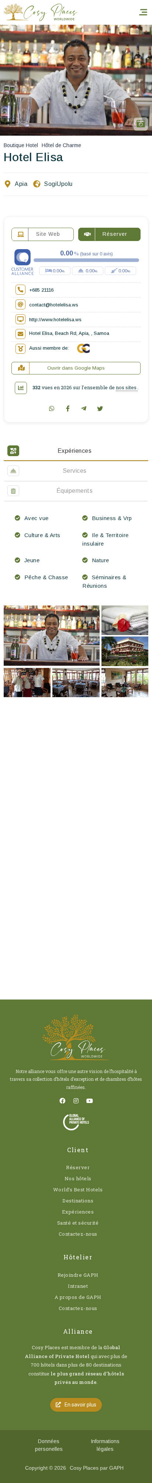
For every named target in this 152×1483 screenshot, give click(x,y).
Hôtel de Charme (61, 145)
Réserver (78, 1167)
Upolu (64, 184)
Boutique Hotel (21, 145)
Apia (21, 184)
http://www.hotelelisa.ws (55, 319)
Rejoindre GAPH (78, 1275)
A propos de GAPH (78, 1297)
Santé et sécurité (78, 1222)
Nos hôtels (78, 1178)
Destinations (77, 1200)
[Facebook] (62, 1101)
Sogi (50, 184)
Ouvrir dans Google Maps (76, 368)
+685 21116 (41, 290)
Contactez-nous (78, 1234)
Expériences (78, 1211)
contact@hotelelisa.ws (53, 304)
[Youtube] (90, 1101)
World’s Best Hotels (78, 1189)
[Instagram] (76, 1101)
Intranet (78, 1286)
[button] (76, 1405)
